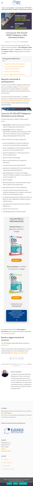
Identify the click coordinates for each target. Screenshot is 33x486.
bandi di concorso (16, 365)
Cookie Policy (23, 483)
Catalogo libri (6, 466)
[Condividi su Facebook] (13, 358)
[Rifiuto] (31, 482)
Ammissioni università (8, 469)
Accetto (9, 483)
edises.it (3, 449)
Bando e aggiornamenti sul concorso (15, 74)
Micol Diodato (24, 41)
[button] (2, 3)
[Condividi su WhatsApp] (10, 358)
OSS (26, 364)
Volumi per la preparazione (12, 71)
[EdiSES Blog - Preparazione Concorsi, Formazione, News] (16, 3)
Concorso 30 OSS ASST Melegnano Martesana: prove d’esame (15, 68)
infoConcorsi (4, 345)
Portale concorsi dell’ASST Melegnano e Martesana (15, 100)
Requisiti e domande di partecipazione (15, 64)
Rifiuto (15, 483)
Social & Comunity (7, 462)
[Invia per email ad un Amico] (19, 358)
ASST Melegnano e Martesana (18, 353)
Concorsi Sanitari (19, 7)
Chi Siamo (5, 459)
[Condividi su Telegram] (22, 358)
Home (3, 7)
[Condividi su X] (16, 358)
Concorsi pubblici (10, 7)
